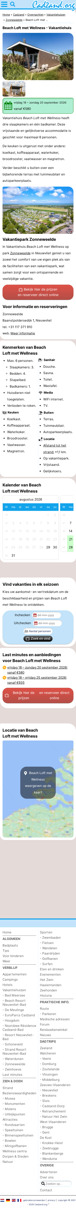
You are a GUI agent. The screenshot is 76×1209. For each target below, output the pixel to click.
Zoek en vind (40, 638)
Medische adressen (55, 1019)
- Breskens (48, 1095)
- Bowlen (9, 1141)
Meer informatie (23, 333)
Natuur (8, 1162)
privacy (51, 1200)
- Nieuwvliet (49, 1090)
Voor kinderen (13, 956)
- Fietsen (47, 943)
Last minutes (12, 1075)
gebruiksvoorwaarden (34, 1200)
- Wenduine (48, 1159)
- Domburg (48, 1064)
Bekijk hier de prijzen (38, 292)
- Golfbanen (49, 959)
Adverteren (48, 1172)
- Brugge (46, 1127)
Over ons (47, 1177)
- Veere (45, 1059)
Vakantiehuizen (14, 990)
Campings (10, 979)
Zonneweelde (20, 253)
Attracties (10, 1119)
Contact (46, 1190)
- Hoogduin (11, 1020)
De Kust (46, 1138)
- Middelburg (50, 1080)
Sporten (46, 932)
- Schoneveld (13, 1044)
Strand (8, 1088)
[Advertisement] (38, 570)
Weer (6, 961)
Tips (6, 951)
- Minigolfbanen (15, 1146)
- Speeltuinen (13, 1130)
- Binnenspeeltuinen (18, 1135)
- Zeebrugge (49, 1148)
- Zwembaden (50, 938)
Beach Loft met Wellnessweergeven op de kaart (38, 782)
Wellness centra (15, 1151)
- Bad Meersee (14, 995)
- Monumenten (14, 1104)
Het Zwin (46, 980)
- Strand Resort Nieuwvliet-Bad (14, 1051)
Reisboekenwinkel (53, 1030)
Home (7, 932)
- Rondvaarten (14, 1125)
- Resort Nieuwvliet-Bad (18, 1037)
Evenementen (50, 974)
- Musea (9, 1098)
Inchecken (23, 615)
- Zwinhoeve (12, 1069)
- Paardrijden (50, 953)
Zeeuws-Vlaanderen (55, 1085)
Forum (44, 1024)
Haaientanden (50, 985)
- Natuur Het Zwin (53, 1117)
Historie (46, 996)
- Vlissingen (49, 1074)
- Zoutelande (50, 1069)
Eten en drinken (52, 969)
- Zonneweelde (14, 1064)
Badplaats (10, 945)
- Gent (45, 1132)
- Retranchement (53, 1111)
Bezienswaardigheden (19, 1093)
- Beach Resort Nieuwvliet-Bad (14, 1003)
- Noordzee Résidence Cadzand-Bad (19, 1028)
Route (44, 1009)
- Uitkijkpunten (14, 1114)
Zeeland (46, 1048)
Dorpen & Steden (15, 1156)
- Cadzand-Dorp (52, 1106)
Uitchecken (23, 623)
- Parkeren (48, 1014)
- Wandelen (48, 948)
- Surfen (46, 964)
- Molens (9, 1109)
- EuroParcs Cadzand (19, 1015)
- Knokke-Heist (51, 1143)
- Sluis (45, 1101)
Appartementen (15, 974)
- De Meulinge (13, 1010)
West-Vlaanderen (53, 1122)
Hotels (7, 985)
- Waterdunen (13, 1059)
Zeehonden (48, 990)
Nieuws (45, 1035)
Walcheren (48, 1053)
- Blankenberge (51, 1153)
